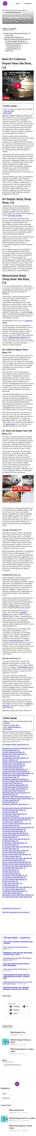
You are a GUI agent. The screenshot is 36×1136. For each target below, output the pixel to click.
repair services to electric (17, 337)
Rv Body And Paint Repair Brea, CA (13, 831)
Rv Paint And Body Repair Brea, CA (13, 810)
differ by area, (14, 606)
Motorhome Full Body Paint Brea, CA (14, 754)
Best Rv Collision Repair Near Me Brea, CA (16, 33)
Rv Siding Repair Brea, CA (10, 750)
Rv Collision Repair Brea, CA (11, 856)
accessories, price (16, 640)
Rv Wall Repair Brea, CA (10, 841)
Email (15, 1013)
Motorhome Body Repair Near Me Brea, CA (16, 748)
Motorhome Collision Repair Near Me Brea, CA (17, 773)
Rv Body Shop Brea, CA (13, 49)
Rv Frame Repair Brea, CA (10, 756)
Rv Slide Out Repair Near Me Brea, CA (17, 43)
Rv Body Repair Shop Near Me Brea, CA (15, 758)
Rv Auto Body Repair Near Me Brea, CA (15, 775)
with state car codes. (15, 216)
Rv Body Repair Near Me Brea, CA (13, 764)
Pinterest (16, 1010)
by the (30, 312)
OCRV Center (9, 35)
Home (18, 3)
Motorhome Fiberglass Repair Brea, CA (15, 779)
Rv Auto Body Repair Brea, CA (12, 883)
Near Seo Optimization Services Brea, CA (16, 912)
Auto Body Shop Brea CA (13, 12)
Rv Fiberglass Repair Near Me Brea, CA (15, 744)
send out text (10, 424)
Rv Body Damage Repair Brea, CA (13, 752)
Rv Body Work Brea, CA (13, 47)
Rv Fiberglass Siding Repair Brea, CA (14, 814)
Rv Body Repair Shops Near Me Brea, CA (15, 771)
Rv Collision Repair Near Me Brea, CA (14, 879)
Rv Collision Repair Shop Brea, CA (16, 41)
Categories (28, 3)
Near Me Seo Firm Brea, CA (11, 908)
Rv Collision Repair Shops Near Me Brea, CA (17, 781)
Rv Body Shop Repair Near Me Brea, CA (15, 787)
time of (4, 292)
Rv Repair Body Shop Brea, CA (13, 37)
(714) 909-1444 (8, 111)
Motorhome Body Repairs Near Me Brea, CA (17, 808)
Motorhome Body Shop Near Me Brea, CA (17, 39)
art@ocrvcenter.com (14, 727)
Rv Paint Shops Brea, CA (14, 45)
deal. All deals (23, 667)
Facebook (16, 1006)
